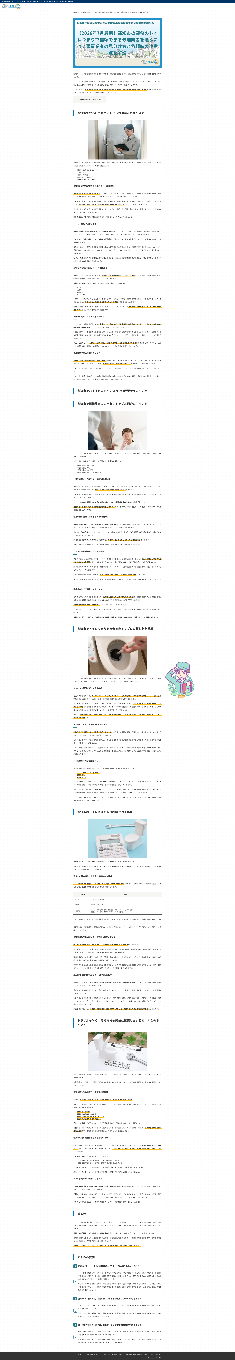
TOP (79, 1354)
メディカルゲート (156, 1354)
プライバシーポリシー (91, 1354)
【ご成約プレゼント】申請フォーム (112, 1354)
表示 (100, 99)
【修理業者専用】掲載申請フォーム (137, 1354)
